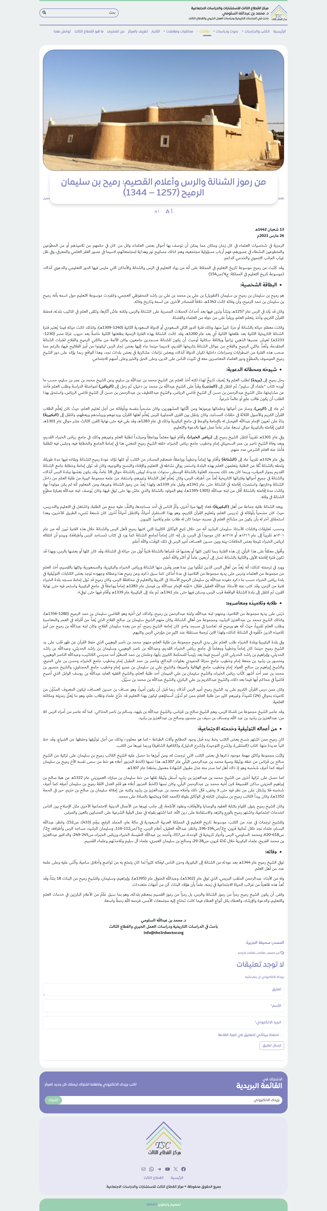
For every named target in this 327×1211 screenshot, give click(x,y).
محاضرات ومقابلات (179, 31)
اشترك (53, 1100)
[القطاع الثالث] (237, 13)
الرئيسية (279, 31)
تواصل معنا (62, 31)
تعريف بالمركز (138, 31)
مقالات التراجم (247, 953)
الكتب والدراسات (257, 31)
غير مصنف (273, 953)
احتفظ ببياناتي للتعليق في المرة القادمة (248, 1035)
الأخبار (155, 31)
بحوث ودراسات (227, 31)
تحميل (47, 198)
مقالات (204, 31)
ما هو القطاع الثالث (88, 31)
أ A (169, 212)
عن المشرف (116, 31)
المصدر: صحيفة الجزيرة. (264, 942)
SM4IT (151, 1205)
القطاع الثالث (154, 1178)
